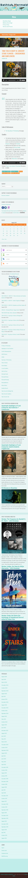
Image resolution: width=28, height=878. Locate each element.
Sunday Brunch (5, 388)
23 (14, 233)
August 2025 (4, 693)
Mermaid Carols (5, 374)
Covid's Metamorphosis (6, 351)
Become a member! (5, 195)
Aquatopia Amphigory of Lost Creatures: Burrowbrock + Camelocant (11, 407)
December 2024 (5, 702)
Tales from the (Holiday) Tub (7, 391)
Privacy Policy (6, 24)
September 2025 (5, 690)
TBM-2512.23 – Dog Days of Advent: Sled (10, 320)
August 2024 (4, 705)
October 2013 (4, 835)
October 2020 (4, 747)
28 (6, 235)
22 (10, 233)
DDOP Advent (4, 354)
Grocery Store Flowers (15, 173)
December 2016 (5, 804)
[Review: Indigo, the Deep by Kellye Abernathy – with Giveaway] (14, 607)
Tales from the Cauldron (6, 393)
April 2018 (4, 792)
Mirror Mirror (4, 385)
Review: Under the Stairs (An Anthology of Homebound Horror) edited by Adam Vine (13, 617)
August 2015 (4, 821)
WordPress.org (5, 856)
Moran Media (17, 147)
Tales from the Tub (14, 171)
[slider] (23, 80)
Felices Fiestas (5, 362)
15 (10, 231)
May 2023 (4, 719)
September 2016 (5, 809)
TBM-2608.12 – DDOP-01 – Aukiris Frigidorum (11, 300)
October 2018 (4, 784)
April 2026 (4, 679)
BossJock (8, 143)
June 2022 (4, 727)
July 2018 (3, 790)
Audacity (18, 143)
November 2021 (5, 730)
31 (17, 235)
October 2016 (4, 807)
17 (17, 231)
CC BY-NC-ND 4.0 (16, 212)
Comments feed (5, 853)
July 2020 (4, 756)
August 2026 (4, 676)
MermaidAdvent (5, 382)
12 (24, 229)
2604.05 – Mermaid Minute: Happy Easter (10, 310)
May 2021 (4, 739)
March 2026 (4, 682)
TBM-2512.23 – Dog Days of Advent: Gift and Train (12, 325)
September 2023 (5, 713)
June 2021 (4, 736)
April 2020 (4, 764)
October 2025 (4, 688)
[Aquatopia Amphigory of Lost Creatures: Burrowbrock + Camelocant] (14, 435)
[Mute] (20, 80)
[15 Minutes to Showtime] (14, 503)
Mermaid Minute (5, 376)
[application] (14, 80)
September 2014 (5, 826)
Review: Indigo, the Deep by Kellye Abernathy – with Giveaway (13, 567)
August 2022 (4, 724)
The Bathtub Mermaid (14, 274)
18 (21, 231)
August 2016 (4, 812)
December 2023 (5, 707)
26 (24, 233)
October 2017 (4, 798)
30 (14, 235)
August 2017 (4, 801)
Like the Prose (4, 371)
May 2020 (4, 761)
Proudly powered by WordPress (7, 874)
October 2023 (4, 710)
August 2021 (4, 733)
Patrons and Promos (8, 26)
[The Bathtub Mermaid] (14, 12)
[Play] (3, 80)
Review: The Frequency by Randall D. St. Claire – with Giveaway (14, 520)
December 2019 (5, 767)
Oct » (6, 239)
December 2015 (5, 815)
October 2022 (4, 722)
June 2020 (4, 758)
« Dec (3, 239)
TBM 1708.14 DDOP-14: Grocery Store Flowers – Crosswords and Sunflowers (13, 53)
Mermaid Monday (5, 379)
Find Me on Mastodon (6, 204)
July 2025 (4, 696)
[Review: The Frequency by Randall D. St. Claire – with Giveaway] (14, 553)
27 (3, 235)
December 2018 (5, 778)
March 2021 (4, 741)
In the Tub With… (5, 368)
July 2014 (3, 832)
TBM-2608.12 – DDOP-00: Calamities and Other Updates (13, 305)
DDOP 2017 (20, 171)
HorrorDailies (4, 365)
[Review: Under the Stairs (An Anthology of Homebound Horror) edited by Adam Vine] (14, 660)
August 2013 (4, 838)
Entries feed (4, 850)
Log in (3, 847)
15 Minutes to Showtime (9, 488)
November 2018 (5, 781)
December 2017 (5, 795)
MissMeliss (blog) (7, 21)
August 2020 (4, 753)
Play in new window (10, 166)
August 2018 (4, 787)
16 (13, 231)
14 (6, 231)
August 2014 (4, 829)
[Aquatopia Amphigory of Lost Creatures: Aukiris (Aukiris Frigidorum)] (14, 474)
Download (18, 166)
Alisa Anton (14, 158)
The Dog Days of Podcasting (12, 130)
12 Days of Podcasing (6, 345)
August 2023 (4, 716)
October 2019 (4, 770)
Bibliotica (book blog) (7, 23)
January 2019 (4, 775)
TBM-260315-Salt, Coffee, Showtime (9, 312)
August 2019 (4, 773)
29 (10, 235)
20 (3, 233)
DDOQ (3, 357)
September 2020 (5, 750)
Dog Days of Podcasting (6, 171)
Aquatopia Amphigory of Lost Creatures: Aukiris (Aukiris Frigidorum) (11, 447)
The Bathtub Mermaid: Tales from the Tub (10, 210)
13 (3, 231)
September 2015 (5, 818)
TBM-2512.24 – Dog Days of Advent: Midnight (11, 315)
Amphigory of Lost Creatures (7, 348)
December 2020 (5, 744)
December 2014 (5, 824)
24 (17, 233)
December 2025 (5, 685)
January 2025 (4, 699)
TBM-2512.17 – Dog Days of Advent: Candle (11, 334)
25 (21, 233)
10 (17, 229)
